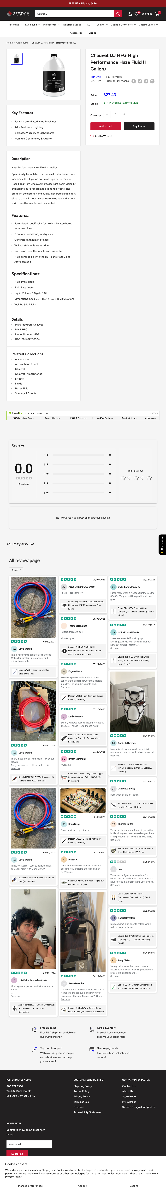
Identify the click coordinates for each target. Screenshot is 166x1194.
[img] (24, 478)
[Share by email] (152, 81)
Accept (82, 1185)
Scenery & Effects (25, 393)
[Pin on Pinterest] (140, 81)
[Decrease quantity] (107, 114)
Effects (19, 378)
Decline (134, 1185)
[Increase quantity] (124, 114)
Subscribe (17, 1153)
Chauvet (95, 77)
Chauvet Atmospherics (28, 373)
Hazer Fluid (21, 388)
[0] (157, 14)
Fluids (18, 383)
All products (22, 42)
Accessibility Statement (88, 1112)
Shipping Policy (83, 1086)
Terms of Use (81, 1101)
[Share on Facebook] (133, 81)
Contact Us (128, 1086)
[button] (156, 14)
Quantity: (96, 115)
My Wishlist (129, 1101)
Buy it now (139, 126)
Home (9, 42)
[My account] (130, 14)
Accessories (22, 359)
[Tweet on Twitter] (146, 81)
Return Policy (81, 1091)
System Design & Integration (138, 1107)
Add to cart (105, 126)
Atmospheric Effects (27, 364)
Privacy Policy (13, 1176)
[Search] (118, 13)
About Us (127, 1091)
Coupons (79, 1107)
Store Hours (129, 1096)
